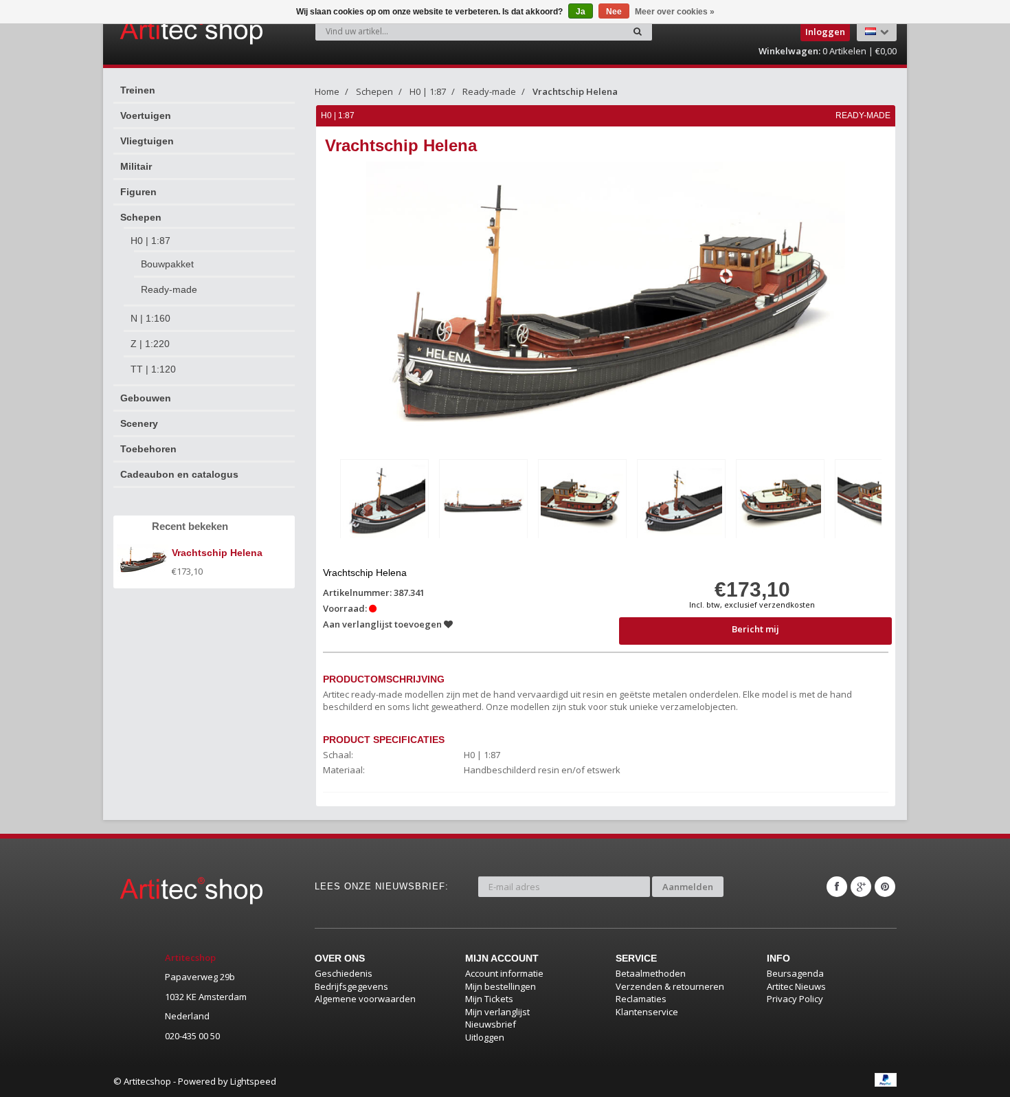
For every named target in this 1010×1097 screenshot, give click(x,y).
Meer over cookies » (675, 11)
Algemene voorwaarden (365, 999)
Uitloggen (484, 1037)
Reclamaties (641, 999)
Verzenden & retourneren (670, 986)
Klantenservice (647, 1012)
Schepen (140, 217)
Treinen (137, 90)
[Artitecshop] (162, 30)
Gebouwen (145, 397)
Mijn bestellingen (500, 986)
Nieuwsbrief (490, 1024)
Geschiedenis (343, 973)
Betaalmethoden (651, 973)
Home (327, 91)
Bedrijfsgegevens (351, 986)
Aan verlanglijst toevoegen (383, 624)
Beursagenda (795, 973)
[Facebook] (837, 886)
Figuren (138, 191)
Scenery (139, 423)
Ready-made (169, 289)
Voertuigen (145, 115)
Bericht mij (755, 629)
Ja (580, 11)
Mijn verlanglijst (497, 1012)
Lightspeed (253, 1081)
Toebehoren (148, 448)
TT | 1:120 (153, 369)
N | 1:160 (150, 318)
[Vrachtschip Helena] (384, 501)
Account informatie (504, 973)
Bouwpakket (167, 263)
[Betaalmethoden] (886, 1080)
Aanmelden (687, 886)
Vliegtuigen (147, 140)
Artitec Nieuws (796, 986)
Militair (136, 166)
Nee (614, 11)
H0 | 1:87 (150, 240)
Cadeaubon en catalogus (179, 474)
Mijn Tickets (489, 999)
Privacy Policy (795, 999)
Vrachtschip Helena (575, 91)
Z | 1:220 (150, 343)
